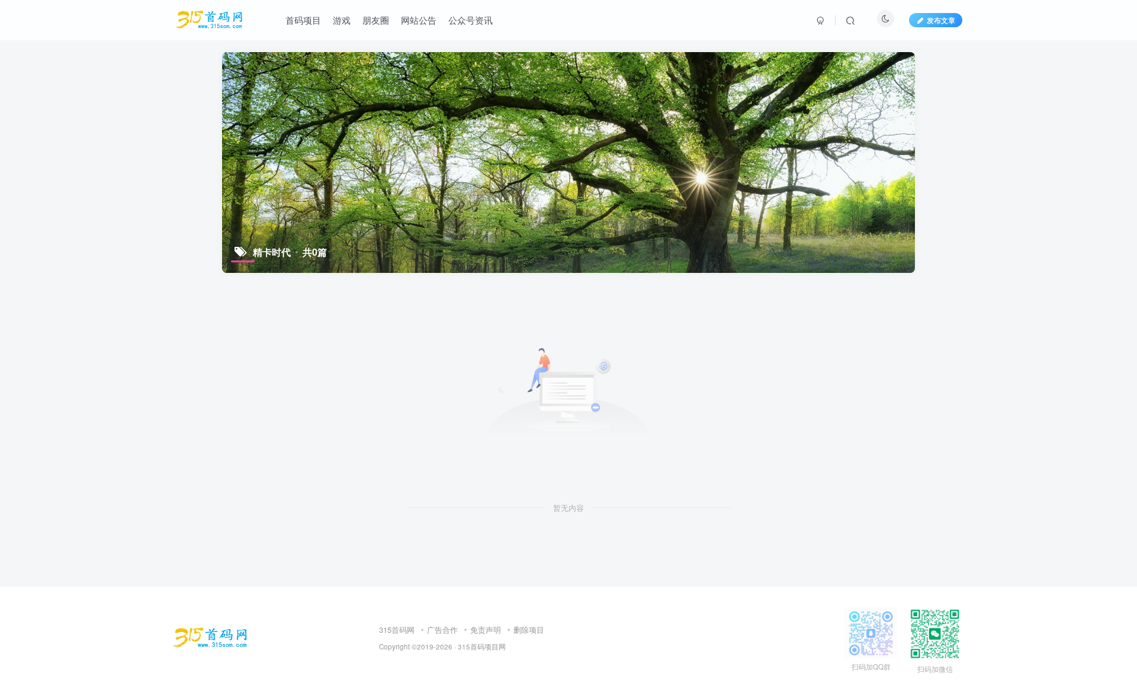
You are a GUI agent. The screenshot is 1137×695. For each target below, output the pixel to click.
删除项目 (528, 629)
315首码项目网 (482, 646)
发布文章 (941, 20)
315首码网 (397, 629)
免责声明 (485, 629)
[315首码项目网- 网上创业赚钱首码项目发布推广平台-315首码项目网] (210, 636)
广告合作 (442, 629)
